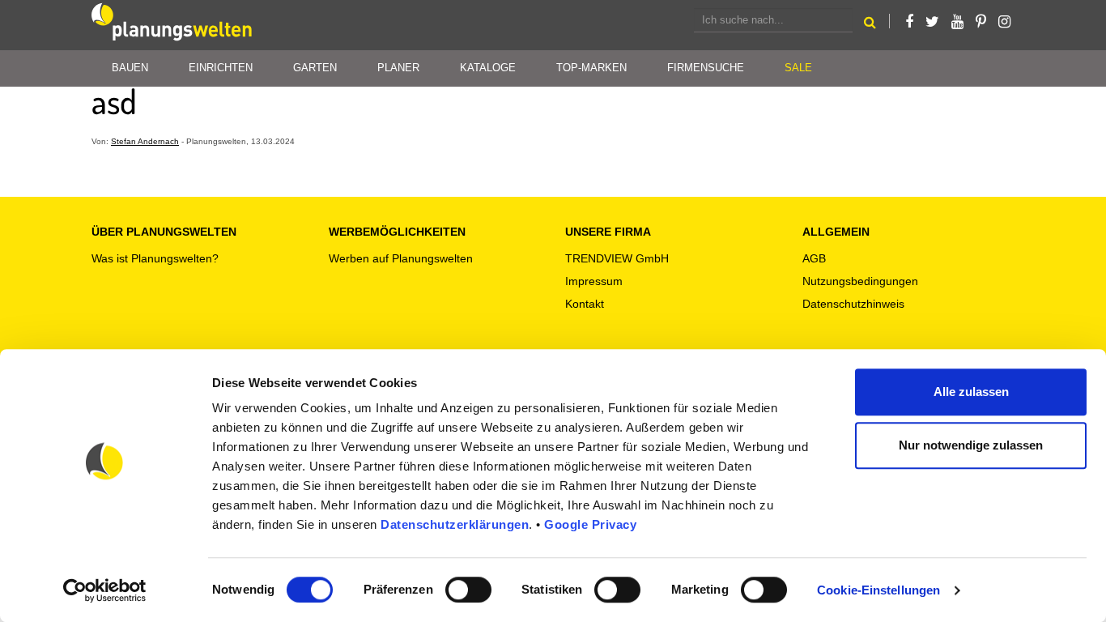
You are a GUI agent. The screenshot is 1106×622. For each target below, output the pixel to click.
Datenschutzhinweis (853, 303)
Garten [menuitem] (315, 68)
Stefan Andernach (145, 141)
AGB (814, 258)
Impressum (594, 281)
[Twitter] (932, 22)
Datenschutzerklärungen (455, 524)
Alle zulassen (971, 391)
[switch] (468, 590)
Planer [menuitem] (398, 68)
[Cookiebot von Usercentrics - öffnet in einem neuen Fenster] (105, 590)
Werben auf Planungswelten (401, 258)
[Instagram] (1004, 22)
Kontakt (584, 303)
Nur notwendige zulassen (971, 445)
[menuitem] (798, 68)
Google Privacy (590, 524)
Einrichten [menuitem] (221, 68)
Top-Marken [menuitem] (591, 68)
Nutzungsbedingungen (860, 281)
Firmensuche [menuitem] (705, 68)
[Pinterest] (981, 22)
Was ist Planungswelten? (155, 258)
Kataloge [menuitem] (488, 68)
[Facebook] (909, 22)
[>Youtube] (957, 22)
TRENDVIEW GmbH (617, 258)
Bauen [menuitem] (130, 68)
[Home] (172, 25)
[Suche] (870, 24)
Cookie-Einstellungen (878, 590)
